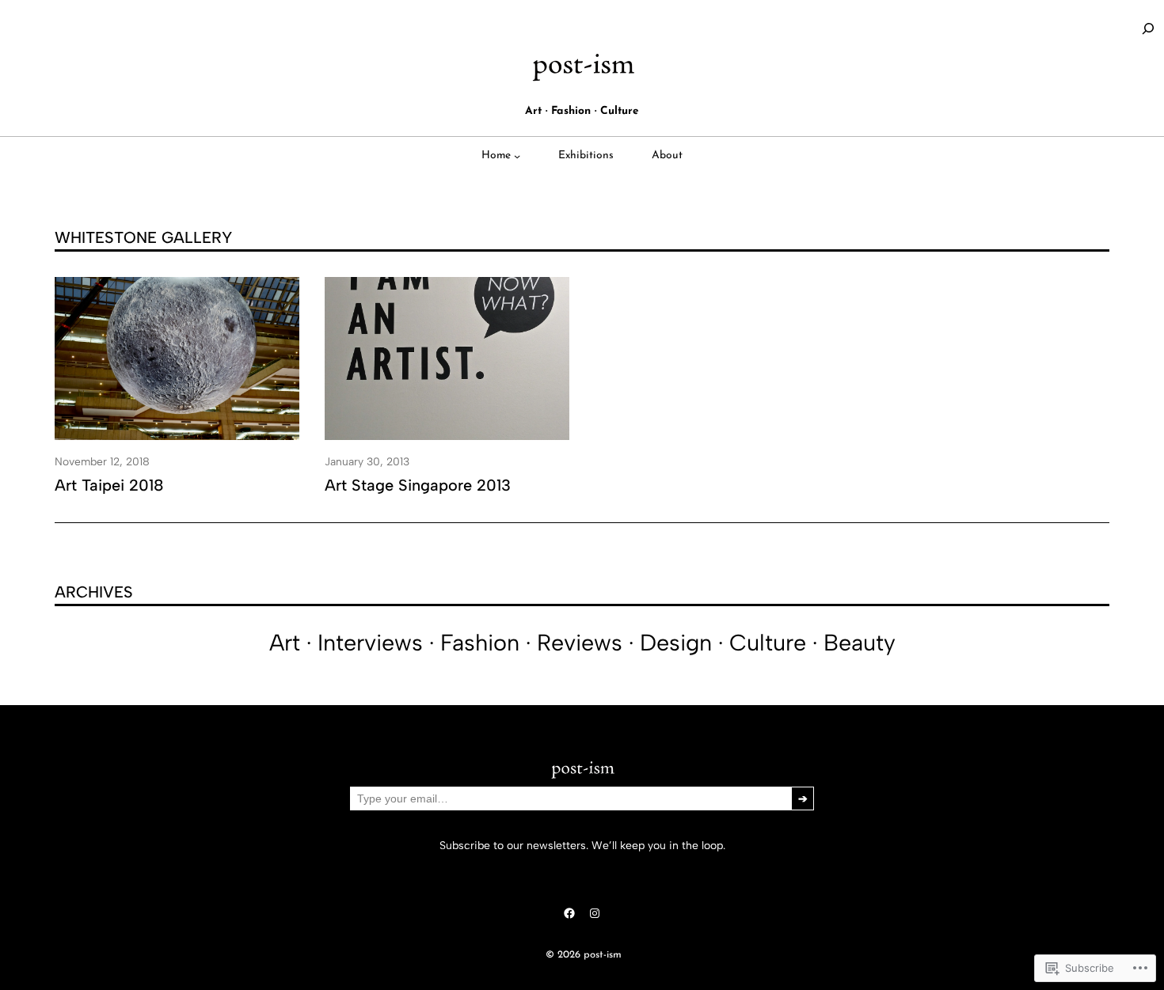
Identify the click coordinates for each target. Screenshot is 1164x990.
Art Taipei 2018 (109, 485)
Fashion (479, 642)
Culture (767, 642)
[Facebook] (569, 913)
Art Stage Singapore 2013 (418, 485)
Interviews (370, 642)
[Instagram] (594, 913)
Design (676, 642)
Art (284, 642)
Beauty (860, 642)
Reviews (579, 642)
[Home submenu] (517, 156)
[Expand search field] (1148, 28)
